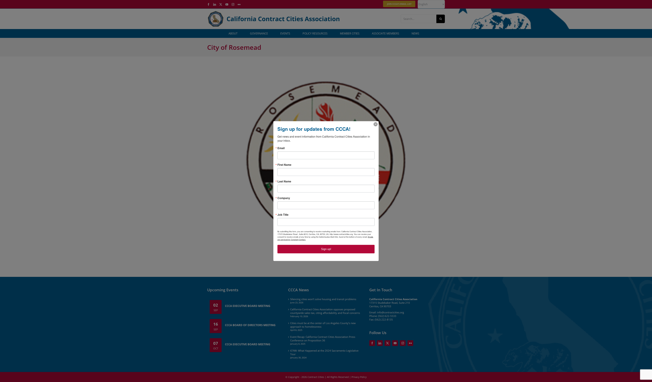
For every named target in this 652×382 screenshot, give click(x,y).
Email (281, 148)
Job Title (282, 214)
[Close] (376, 124)
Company (283, 198)
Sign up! (326, 248)
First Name (284, 164)
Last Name (284, 181)
